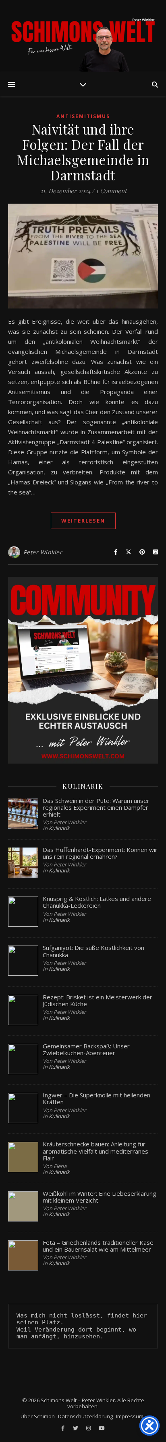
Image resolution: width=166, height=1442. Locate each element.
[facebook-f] (63, 1428)
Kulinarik (59, 828)
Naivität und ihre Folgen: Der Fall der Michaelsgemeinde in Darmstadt (83, 152)
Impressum (129, 1416)
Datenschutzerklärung (85, 1416)
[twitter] (76, 1428)
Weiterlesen (83, 520)
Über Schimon (38, 1416)
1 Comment (111, 191)
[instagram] (89, 1428)
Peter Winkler (42, 552)
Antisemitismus (83, 116)
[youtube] (102, 1428)
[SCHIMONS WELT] (83, 36)
